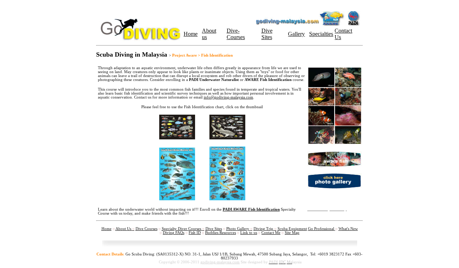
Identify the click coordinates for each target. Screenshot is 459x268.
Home (191, 34)
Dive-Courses (236, 34)
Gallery (296, 34)
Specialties (321, 34)
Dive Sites (267, 34)
